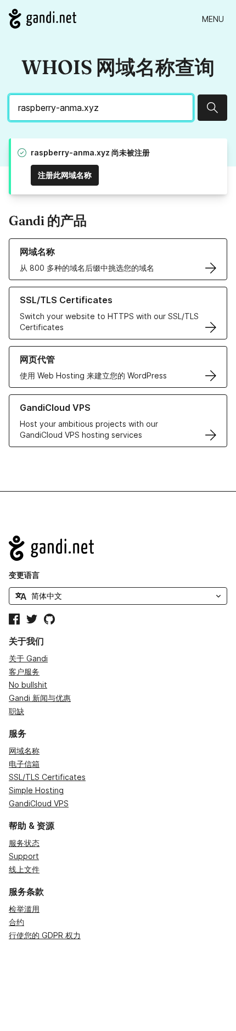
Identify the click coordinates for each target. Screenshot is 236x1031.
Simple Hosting (36, 790)
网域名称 (24, 750)
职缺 (16, 711)
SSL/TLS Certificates (47, 777)
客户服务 (24, 671)
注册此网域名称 (65, 175)
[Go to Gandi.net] (42, 19)
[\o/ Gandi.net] (118, 548)
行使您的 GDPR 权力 (45, 935)
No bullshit (28, 684)
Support (24, 856)
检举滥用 (24, 908)
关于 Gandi (28, 658)
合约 (16, 922)
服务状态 (24, 843)
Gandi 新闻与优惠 (40, 698)
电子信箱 (24, 763)
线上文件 (24, 869)
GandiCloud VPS (39, 803)
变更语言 (24, 574)
